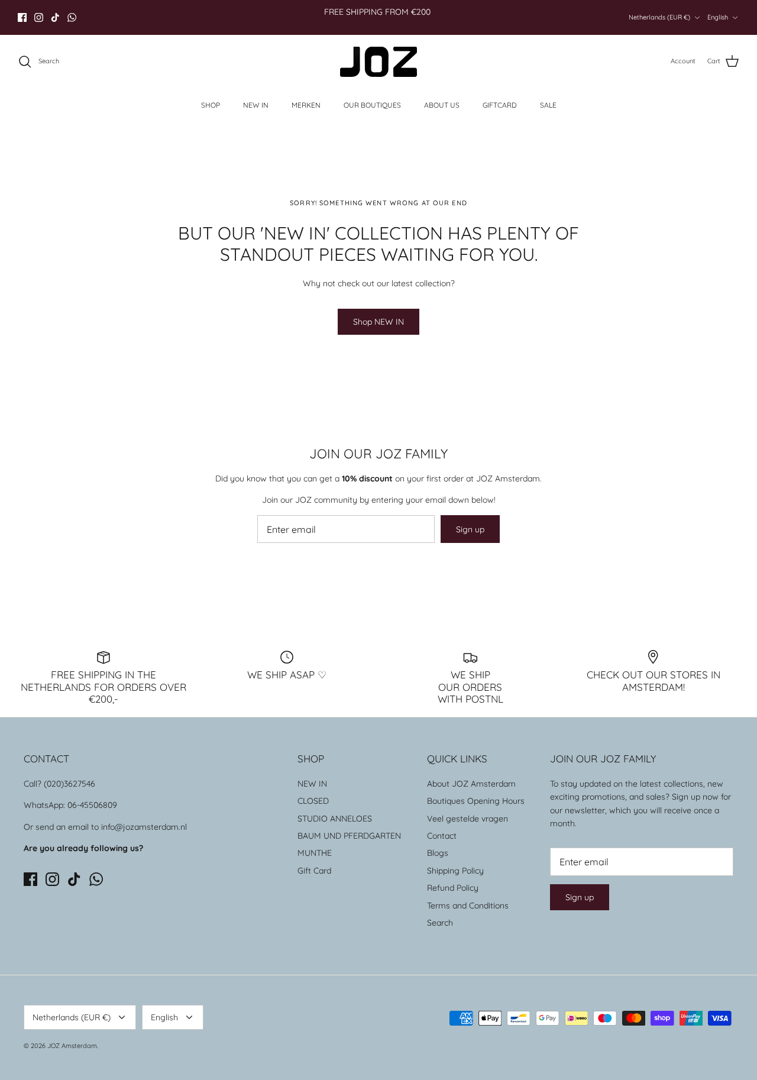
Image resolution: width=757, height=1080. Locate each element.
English (717, 17)
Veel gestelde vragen (467, 818)
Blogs (437, 853)
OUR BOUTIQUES (372, 105)
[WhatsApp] (71, 17)
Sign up (470, 529)
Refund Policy (452, 887)
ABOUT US (442, 105)
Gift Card (314, 870)
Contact (442, 835)
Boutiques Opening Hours (476, 801)
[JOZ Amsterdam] (378, 62)
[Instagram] (38, 17)
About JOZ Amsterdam (471, 783)
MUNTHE (314, 853)
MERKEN (306, 105)
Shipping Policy (455, 870)
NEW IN (255, 105)
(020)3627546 (69, 783)
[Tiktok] (55, 17)
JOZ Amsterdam (72, 1046)
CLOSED (313, 801)
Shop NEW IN (378, 321)
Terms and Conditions (468, 905)
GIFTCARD (500, 105)
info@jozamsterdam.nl (144, 827)
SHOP (210, 105)
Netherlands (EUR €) (659, 17)
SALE (548, 105)
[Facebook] (22, 17)
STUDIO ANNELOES (334, 818)
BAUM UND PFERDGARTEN (349, 835)
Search (440, 922)
